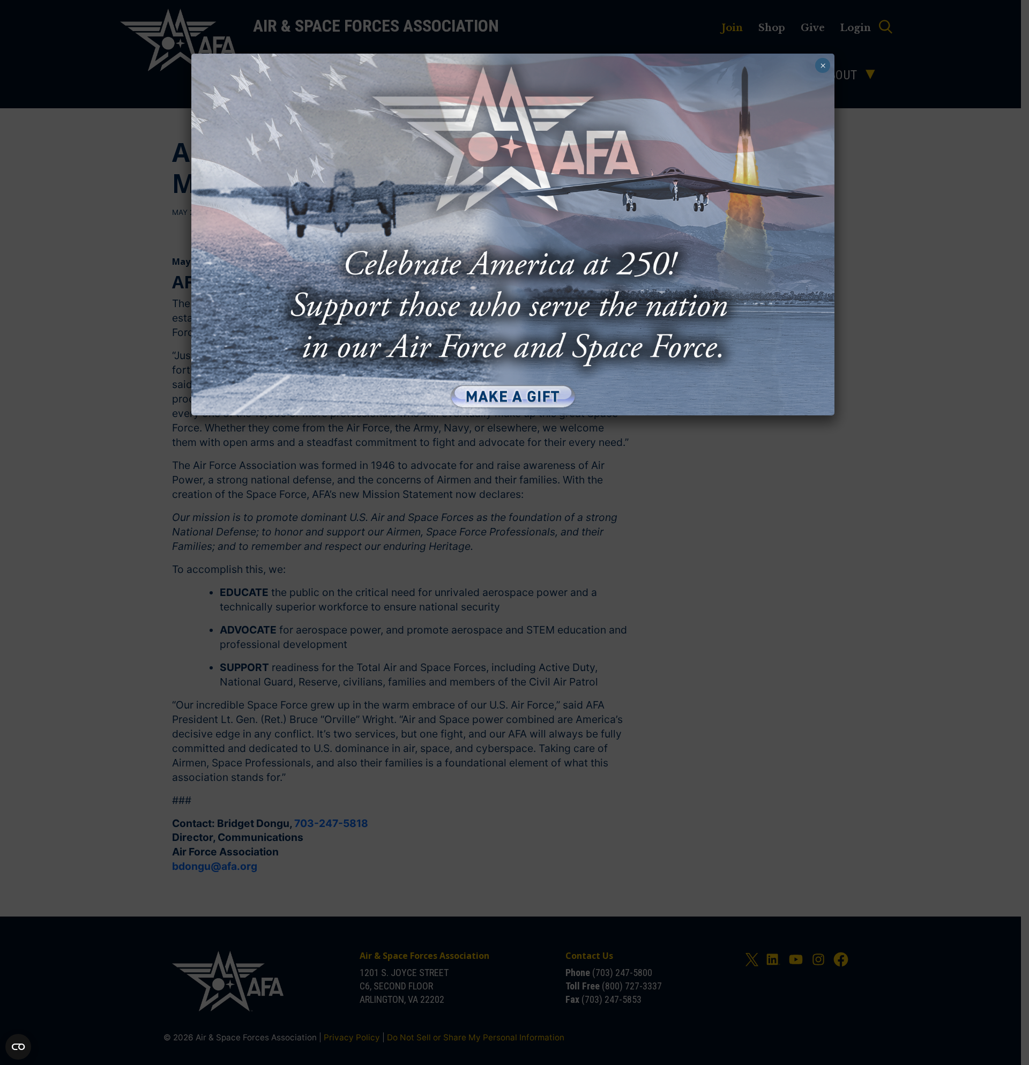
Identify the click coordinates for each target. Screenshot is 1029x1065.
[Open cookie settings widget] (18, 1047)
